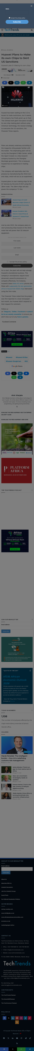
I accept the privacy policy (17, 18)
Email (7, 9)
